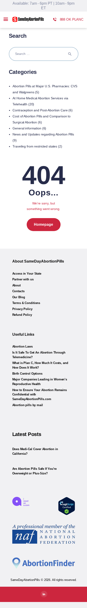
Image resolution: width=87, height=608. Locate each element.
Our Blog (18, 297)
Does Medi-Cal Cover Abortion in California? (35, 451)
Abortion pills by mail (27, 405)
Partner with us (23, 279)
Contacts (18, 291)
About (16, 285)
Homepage (43, 224)
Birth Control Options (27, 373)
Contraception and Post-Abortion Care (40, 110)
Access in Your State (26, 273)
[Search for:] (43, 54)
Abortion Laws (22, 346)
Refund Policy (22, 315)
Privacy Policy (22, 309)
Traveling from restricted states (35, 146)
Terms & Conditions (26, 303)
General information (27, 128)
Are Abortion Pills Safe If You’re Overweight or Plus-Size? (34, 471)
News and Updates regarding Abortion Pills (43, 134)
